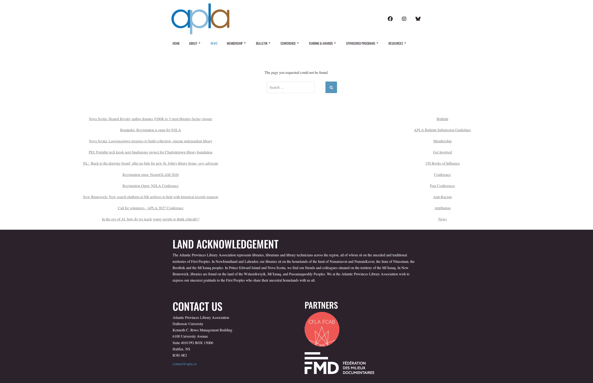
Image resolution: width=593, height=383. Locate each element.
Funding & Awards (321, 43)
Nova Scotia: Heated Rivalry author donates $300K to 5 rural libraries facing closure (150, 118)
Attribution (443, 207)
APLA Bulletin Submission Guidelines (442, 129)
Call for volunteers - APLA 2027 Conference (150, 207)
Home (176, 43)
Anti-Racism (442, 196)
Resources (395, 43)
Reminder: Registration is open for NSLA (150, 129)
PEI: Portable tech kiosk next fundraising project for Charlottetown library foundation (150, 152)
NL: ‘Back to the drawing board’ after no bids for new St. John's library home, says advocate (150, 163)
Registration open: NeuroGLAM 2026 (151, 174)
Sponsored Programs (360, 43)
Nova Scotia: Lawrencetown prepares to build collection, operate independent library (150, 140)
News (214, 43)
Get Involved (442, 152)
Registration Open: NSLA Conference (151, 185)
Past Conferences (442, 185)
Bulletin (261, 43)
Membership (235, 43)
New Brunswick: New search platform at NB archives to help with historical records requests (150, 196)
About (193, 43)
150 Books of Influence (442, 163)
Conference (288, 43)
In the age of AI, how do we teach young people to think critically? (150, 219)
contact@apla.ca (185, 363)
